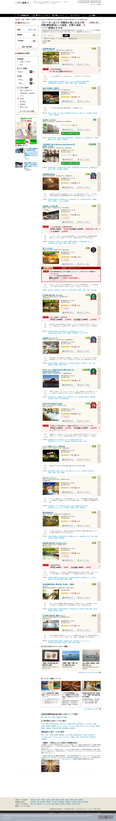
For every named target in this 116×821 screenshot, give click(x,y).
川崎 (35, 804)
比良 (49, 717)
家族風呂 (23, 104)
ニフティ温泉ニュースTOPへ (91, 708)
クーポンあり (61, 38)
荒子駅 (73, 642)
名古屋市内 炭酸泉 (52, 608)
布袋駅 (49, 472)
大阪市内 (62, 804)
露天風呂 (53, 726)
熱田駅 (60, 610)
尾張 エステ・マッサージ (75, 470)
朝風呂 (43, 728)
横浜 (32, 804)
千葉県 (43, 799)
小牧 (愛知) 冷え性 (62, 536)
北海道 (67, 799)
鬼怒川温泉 (85, 802)
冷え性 (93, 726)
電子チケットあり (49, 38)
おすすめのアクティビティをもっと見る (88, 672)
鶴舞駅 (60, 364)
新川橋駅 (89, 113)
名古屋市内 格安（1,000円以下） (56, 83)
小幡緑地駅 (92, 396)
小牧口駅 (60, 243)
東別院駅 (50, 364)
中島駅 (69, 642)
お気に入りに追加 (84, 64)
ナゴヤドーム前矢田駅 (63, 201)
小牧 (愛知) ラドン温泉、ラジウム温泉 (57, 241)
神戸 (79, 804)
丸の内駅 (59, 139)
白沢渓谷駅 (93, 290)
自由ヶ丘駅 (67, 441)
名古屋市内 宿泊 (52, 137)
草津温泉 (33, 802)
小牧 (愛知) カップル (73, 536)
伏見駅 (96, 137)
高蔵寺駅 (55, 537)
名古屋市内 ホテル (79, 137)
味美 (46, 717)
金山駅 (65, 364)
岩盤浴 (98, 726)
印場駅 (66, 579)
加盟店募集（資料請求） (56, 809)
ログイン (93, 4)
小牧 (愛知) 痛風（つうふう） (86, 241)
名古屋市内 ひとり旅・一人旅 (88, 363)
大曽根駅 (94, 199)
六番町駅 (72, 507)
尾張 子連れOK (73, 290)
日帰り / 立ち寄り (25, 62)
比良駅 (67, 83)
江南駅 (54, 472)
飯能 (53, 804)
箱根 (38, 802)
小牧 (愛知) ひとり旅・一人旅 (86, 536)
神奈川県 (33, 799)
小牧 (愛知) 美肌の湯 (73, 241)
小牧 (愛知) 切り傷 (52, 243)
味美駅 (71, 83)
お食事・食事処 (45, 726)
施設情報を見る (68, 64)
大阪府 (62, 799)
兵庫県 (48, 799)
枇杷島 (65, 717)
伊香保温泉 (61, 802)
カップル (71, 726)
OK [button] (106, 817)
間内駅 (65, 243)
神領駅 (96, 536)
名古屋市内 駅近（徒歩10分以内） (65, 137)
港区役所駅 (82, 507)
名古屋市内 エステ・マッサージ (67, 81)
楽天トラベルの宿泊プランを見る (70, 133)
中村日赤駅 (56, 114)
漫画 (59, 728)
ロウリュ (87, 726)
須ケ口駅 (95, 113)
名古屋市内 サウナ (89, 137)
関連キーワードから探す (22, 806)
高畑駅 (78, 642)
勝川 (42, 717)
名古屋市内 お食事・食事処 (82, 81)
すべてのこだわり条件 (27, 111)
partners (36, 815)
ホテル (65, 723)
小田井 (53, 717)
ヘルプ (90, 809)
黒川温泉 (73, 802)
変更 (34, 35)
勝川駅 (79, 290)
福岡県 (81, 799)
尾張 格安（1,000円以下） (88, 470)
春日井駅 (50, 537)
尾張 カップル (82, 113)
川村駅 (83, 290)
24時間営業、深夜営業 (68, 728)
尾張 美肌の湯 (68, 113)
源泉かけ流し (24, 107)
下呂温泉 (54, 802)
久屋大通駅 (59, 169)
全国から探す (32, 29)
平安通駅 (54, 201)
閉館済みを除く (73, 38)
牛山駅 (73, 243)
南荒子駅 (64, 642)
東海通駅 (67, 507)
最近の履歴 (95, 1)
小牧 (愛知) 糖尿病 (52, 536)
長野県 (71, 799)
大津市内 (74, 804)
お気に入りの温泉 (83, 1)
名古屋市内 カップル (74, 199)
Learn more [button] (6, 818)
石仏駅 (58, 472)
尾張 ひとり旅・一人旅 (62, 470)
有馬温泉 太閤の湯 (48, 755)
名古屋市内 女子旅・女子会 (76, 439)
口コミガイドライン (81, 809)
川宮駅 (88, 290)
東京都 (57, 799)
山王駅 (64, 332)
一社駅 (84, 441)
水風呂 (70, 723)
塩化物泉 (43, 739)
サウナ (43, 723)
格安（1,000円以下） (79, 723)
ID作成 (99, 4)
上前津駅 (55, 364)
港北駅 (77, 507)
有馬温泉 (42, 802)
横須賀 (39, 804)
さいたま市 (47, 804)
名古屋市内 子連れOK (85, 199)
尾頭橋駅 (69, 332)
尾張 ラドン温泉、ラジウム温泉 (56, 113)
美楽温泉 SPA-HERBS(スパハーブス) (77, 757)
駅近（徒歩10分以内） (52, 723)
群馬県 (53, 799)
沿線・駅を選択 (27, 47)
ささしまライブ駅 (83, 332)
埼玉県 (38, 799)
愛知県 (76, 799)
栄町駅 (49, 169)
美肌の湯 (55, 728)
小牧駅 (69, 243)
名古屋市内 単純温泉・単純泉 (55, 640)
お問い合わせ (97, 809)
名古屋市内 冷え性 (63, 199)
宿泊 (61, 723)
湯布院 (79, 802)
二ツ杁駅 (50, 114)
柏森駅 (62, 472)
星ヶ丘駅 (80, 441)
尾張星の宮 (59, 717)
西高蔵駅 (50, 610)
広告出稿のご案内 (69, 809)
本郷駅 (70, 579)
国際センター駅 (52, 139)
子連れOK (49, 728)
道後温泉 (67, 802)
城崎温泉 (48, 802)
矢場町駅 (65, 169)
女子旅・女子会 (79, 726)
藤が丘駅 (50, 579)
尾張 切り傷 (51, 290)
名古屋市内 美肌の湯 (53, 81)
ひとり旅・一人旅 (91, 723)
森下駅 (49, 201)
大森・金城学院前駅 (64, 398)
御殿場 (57, 804)
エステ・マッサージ (62, 726)
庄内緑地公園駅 (82, 83)
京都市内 (68, 804)
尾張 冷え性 (75, 113)
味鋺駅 (75, 83)
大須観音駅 (65, 139)
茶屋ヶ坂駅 (74, 441)
